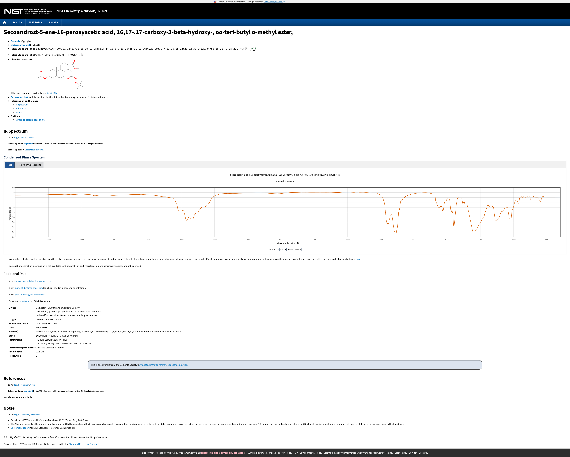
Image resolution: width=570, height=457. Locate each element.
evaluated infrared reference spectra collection (163, 364)
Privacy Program (179, 452)
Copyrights (195, 452)
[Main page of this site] (4, 22)
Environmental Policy (311, 452)
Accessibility (162, 452)
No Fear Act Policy (282, 452)
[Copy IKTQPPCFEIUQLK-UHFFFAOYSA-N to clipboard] (82, 55)
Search (16, 22)
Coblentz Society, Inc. (34, 149)
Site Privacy (148, 452)
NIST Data (34, 22)
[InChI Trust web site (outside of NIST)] (252, 51)
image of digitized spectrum (28, 287)
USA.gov (413, 452)
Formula (15, 41)
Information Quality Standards (360, 452)
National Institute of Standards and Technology (28, 11)
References (21, 108)
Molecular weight (20, 44)
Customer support (20, 427)
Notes (18, 112)
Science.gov (401, 452)
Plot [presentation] (10, 164)
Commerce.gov (385, 452)
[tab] (10, 165)
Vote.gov (423, 452)
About (52, 22)
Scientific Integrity (333, 452)
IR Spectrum (21, 104)
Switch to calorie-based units (30, 119)
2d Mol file (52, 93)
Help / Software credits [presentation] (29, 164)
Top (15, 137)
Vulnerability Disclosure (260, 452)
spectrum (25, 301)
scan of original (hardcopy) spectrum (33, 281)
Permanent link (19, 97)
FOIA (296, 452)
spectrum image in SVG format (30, 294)
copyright (28, 143)
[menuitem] (4, 22)
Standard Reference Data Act (84, 444)
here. (358, 259)
